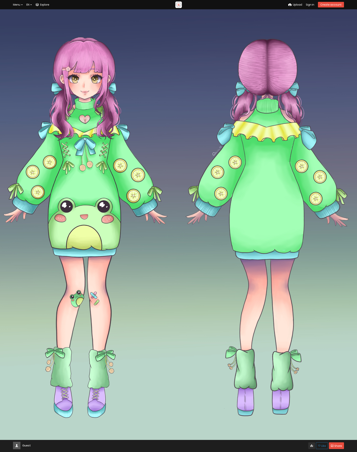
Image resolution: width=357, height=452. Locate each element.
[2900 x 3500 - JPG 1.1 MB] (311, 445)
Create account (331, 5)
